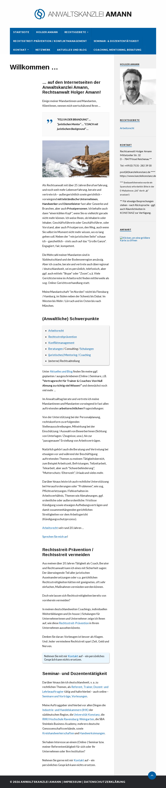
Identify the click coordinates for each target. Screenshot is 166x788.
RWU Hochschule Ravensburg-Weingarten (68, 719)
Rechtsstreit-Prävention (74, 623)
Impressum (73, 781)
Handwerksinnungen (92, 733)
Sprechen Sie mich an (54, 536)
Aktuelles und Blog (72, 49)
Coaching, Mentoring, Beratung (117, 49)
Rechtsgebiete (75, 32)
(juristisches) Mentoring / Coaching (69, 355)
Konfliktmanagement (61, 342)
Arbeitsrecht (56, 330)
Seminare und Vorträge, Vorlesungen (64, 696)
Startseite (21, 32)
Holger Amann (47, 32)
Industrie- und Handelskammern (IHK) (65, 710)
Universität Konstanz (87, 714)
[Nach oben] (152, 775)
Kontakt (19, 49)
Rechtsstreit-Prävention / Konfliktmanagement (50, 41)
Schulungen (87, 348)
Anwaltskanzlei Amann (41, 781)
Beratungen (55, 348)
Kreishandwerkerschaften (58, 733)
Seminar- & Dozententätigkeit (116, 41)
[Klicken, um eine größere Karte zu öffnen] (138, 240)
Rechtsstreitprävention (62, 336)
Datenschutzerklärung (104, 781)
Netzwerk (43, 49)
